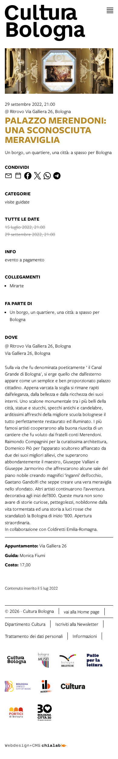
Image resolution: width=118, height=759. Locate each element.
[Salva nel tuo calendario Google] (18, 175)
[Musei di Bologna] (43, 661)
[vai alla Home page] (59, 23)
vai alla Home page (82, 612)
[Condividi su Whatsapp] (47, 175)
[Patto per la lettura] (95, 661)
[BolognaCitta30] (45, 713)
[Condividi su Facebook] (27, 175)
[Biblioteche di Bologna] (67, 661)
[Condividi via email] (8, 175)
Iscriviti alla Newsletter (76, 624)
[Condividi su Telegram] (57, 175)
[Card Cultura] (73, 687)
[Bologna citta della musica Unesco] (18, 687)
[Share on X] (37, 175)
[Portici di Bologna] (16, 713)
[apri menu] (110, 10)
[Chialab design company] (36, 740)
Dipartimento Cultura (25, 624)
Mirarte (17, 285)
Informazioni (85, 636)
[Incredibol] (46, 687)
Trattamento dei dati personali (34, 636)
